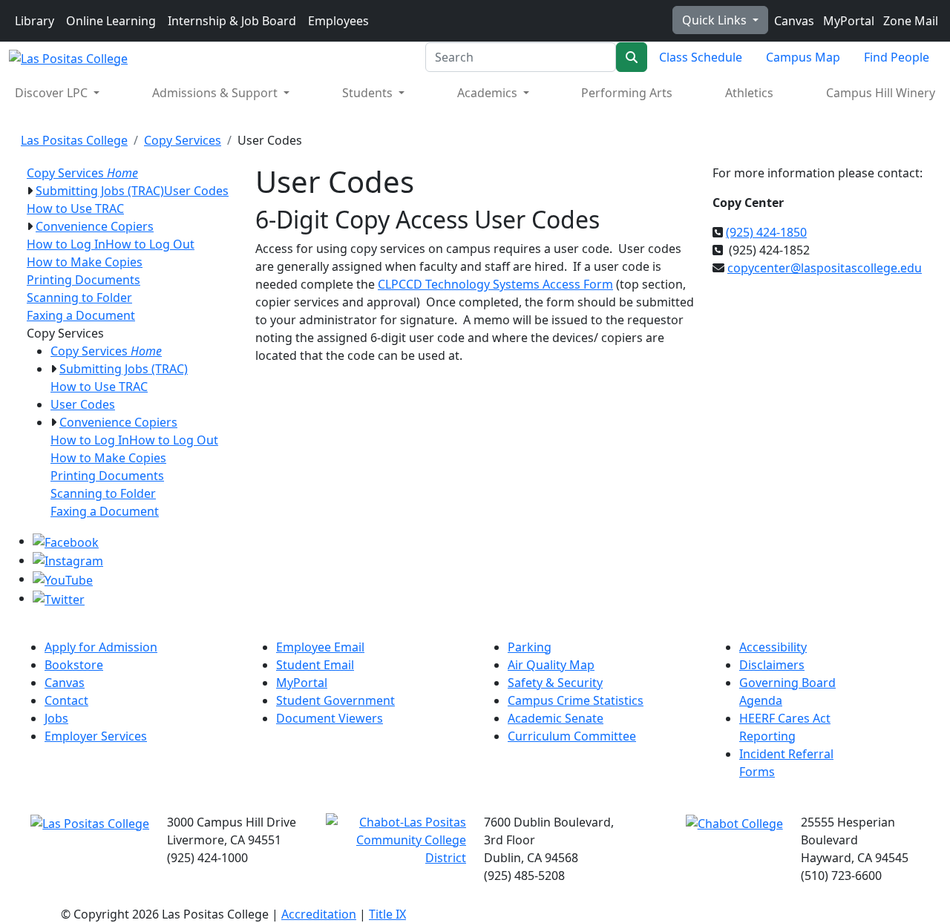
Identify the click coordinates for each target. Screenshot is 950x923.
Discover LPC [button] (53, 93)
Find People (896, 57)
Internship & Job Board (232, 21)
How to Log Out (149, 244)
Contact (66, 700)
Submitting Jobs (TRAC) (100, 191)
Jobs (56, 718)
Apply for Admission (101, 647)
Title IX (387, 914)
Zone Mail (909, 21)
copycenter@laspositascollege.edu (824, 268)
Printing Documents (83, 280)
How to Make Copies (84, 262)
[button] (30, 191)
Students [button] (369, 93)
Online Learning (111, 21)
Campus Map (803, 57)
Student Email (315, 665)
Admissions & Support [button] (216, 93)
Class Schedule (700, 57)
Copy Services (182, 140)
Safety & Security (555, 682)
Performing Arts (626, 93)
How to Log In (66, 244)
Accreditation (318, 914)
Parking (529, 647)
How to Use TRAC (75, 208)
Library (34, 21)
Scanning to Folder (79, 297)
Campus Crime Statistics (575, 700)
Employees (338, 21)
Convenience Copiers (95, 226)
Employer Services (96, 736)
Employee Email (320, 647)
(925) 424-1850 (766, 232)
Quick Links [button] (716, 20)
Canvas (792, 21)
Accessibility (773, 647)
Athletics (749, 93)
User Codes (196, 191)
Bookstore (74, 665)
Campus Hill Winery (880, 93)
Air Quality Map (551, 665)
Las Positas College (74, 140)
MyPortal (847, 21)
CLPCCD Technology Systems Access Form (495, 284)
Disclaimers (772, 665)
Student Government (335, 700)
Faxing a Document (81, 315)
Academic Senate (555, 718)
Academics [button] (488, 93)
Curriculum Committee (572, 736)
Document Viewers (329, 718)
